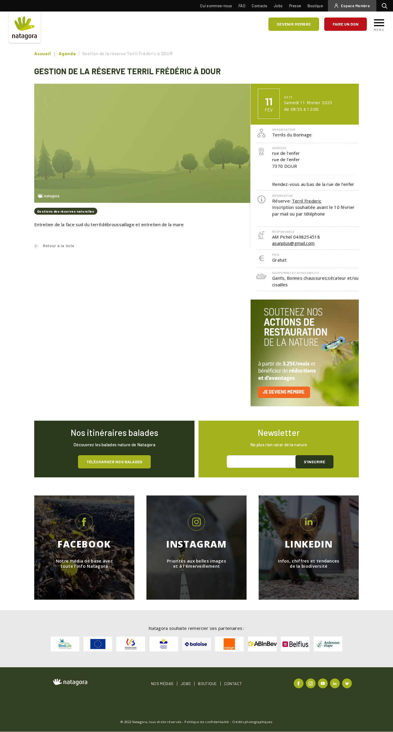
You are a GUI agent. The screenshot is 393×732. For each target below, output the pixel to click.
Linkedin (335, 682)
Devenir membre (294, 24)
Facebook (299, 682)
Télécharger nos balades (114, 461)
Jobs (278, 5)
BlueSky (348, 682)
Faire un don (345, 24)
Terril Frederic (307, 201)
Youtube (323, 682)
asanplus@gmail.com (293, 243)
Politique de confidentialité (206, 722)
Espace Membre (355, 5)
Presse (295, 5)
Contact (233, 684)
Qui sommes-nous (216, 5)
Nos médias (162, 684)
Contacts (259, 5)
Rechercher (386, 5)
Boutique (315, 5)
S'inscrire (314, 461)
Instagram (311, 682)
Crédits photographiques (252, 722)
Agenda (67, 53)
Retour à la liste (58, 245)
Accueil (42, 53)
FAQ (242, 5)
